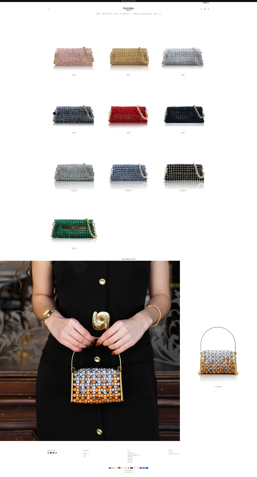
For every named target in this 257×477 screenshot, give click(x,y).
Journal (84, 456)
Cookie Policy (130, 459)
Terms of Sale (130, 452)
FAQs (84, 455)
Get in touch (170, 452)
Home (98, 13)
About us (157, 13)
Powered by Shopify (128, 472)
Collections (125, 13)
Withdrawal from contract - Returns (134, 455)
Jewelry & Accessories (142, 13)
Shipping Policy (130, 456)
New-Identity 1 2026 (110, 13)
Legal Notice (130, 462)
